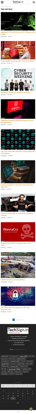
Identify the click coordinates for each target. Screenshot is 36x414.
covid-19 (12, 358)
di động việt (21, 358)
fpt (23, 361)
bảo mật (4, 358)
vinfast (25, 371)
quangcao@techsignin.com (20, 349)
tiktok (10, 371)
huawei (20, 363)
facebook (15, 361)
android (5, 356)
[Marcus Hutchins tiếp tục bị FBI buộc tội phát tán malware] (18, 203)
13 (18, 393)
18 (8, 396)
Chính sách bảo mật (18, 342)
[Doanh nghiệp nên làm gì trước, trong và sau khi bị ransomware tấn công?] (18, 50)
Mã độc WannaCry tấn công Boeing (13, 280)
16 (32, 393)
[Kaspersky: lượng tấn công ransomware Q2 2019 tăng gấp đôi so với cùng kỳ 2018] (18, 109)
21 (22, 396)
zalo (11, 373)
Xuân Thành (3, 63)
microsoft (14, 366)
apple (24, 356)
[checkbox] (31, 409)
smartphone (26, 369)
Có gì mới (2, 29)
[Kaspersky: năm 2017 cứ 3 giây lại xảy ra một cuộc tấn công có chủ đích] (18, 232)
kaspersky (5, 366)
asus (32, 356)
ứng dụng (19, 373)
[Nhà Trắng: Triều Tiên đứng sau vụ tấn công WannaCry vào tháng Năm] (18, 296)
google (5, 364)
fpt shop (30, 361)
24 (3, 398)
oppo (4, 369)
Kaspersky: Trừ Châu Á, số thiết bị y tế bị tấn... (16, 92)
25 (8, 398)
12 (13, 393)
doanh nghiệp (5, 361)
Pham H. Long (3, 36)
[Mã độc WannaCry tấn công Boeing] (18, 265)
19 (13, 396)
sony (4, 371)
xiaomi (4, 373)
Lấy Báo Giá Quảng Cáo (18, 344)
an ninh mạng (14, 356)
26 (13, 398)
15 (27, 393)
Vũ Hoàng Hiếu (4, 155)
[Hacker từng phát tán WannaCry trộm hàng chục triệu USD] (18, 171)
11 (8, 393)
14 (22, 393)
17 (3, 396)
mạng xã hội (24, 366)
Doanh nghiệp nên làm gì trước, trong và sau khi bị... (18, 61)
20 (18, 396)
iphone (29, 363)
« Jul (17, 402)
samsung (14, 369)
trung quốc (18, 371)
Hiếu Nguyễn (3, 311)
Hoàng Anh (3, 189)
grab (13, 363)
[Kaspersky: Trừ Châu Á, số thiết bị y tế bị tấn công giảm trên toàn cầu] (18, 79)
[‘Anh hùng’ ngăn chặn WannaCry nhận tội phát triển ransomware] (18, 139)
